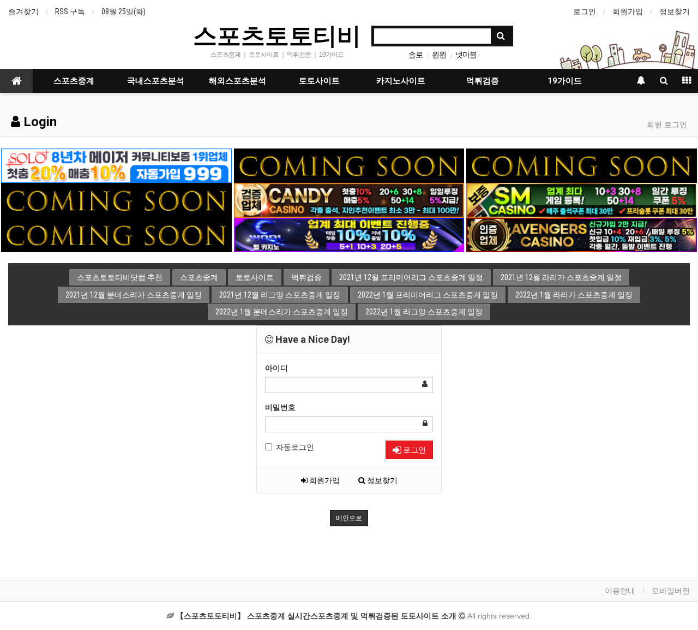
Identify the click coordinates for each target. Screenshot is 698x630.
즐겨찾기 (23, 11)
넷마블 (466, 54)
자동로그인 (295, 447)
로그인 (584, 11)
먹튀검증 (482, 81)
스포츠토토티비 (277, 34)
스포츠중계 (73, 81)
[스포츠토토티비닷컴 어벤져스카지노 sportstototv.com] (581, 234)
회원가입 (627, 11)
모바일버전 (671, 590)
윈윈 (439, 54)
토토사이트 (319, 81)
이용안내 (620, 590)
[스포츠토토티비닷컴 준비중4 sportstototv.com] (116, 234)
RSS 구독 (70, 11)
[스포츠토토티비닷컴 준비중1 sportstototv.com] (349, 165)
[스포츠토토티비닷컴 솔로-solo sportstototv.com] (116, 165)
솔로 (415, 54)
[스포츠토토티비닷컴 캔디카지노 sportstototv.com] (349, 199)
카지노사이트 (400, 81)
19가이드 (564, 81)
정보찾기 (674, 11)
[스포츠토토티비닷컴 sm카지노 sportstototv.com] (581, 199)
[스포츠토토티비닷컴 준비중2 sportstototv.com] (581, 165)
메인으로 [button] (349, 518)
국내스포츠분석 (155, 81)
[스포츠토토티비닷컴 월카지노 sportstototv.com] (349, 234)
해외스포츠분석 (237, 81)
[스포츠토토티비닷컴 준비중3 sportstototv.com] (116, 199)
